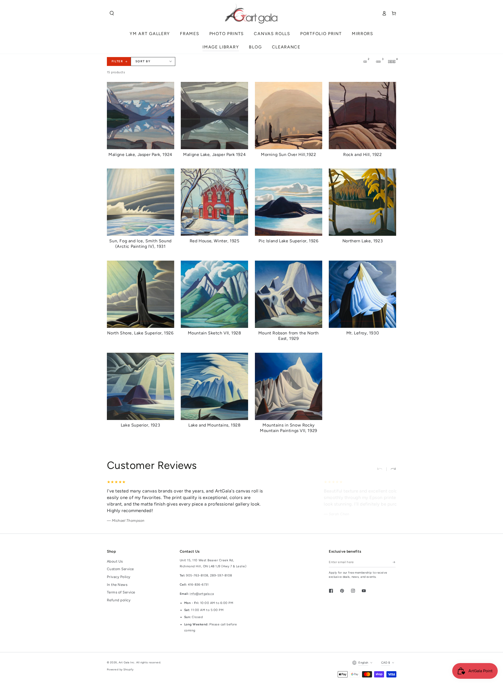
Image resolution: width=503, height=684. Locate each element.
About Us (115, 561)
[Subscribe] (394, 562)
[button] (112, 13)
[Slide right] (391, 469)
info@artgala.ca (202, 594)
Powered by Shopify (120, 669)
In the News (117, 584)
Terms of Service (121, 592)
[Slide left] (381, 469)
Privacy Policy (118, 577)
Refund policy (119, 600)
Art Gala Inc (127, 662)
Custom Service (120, 569)
